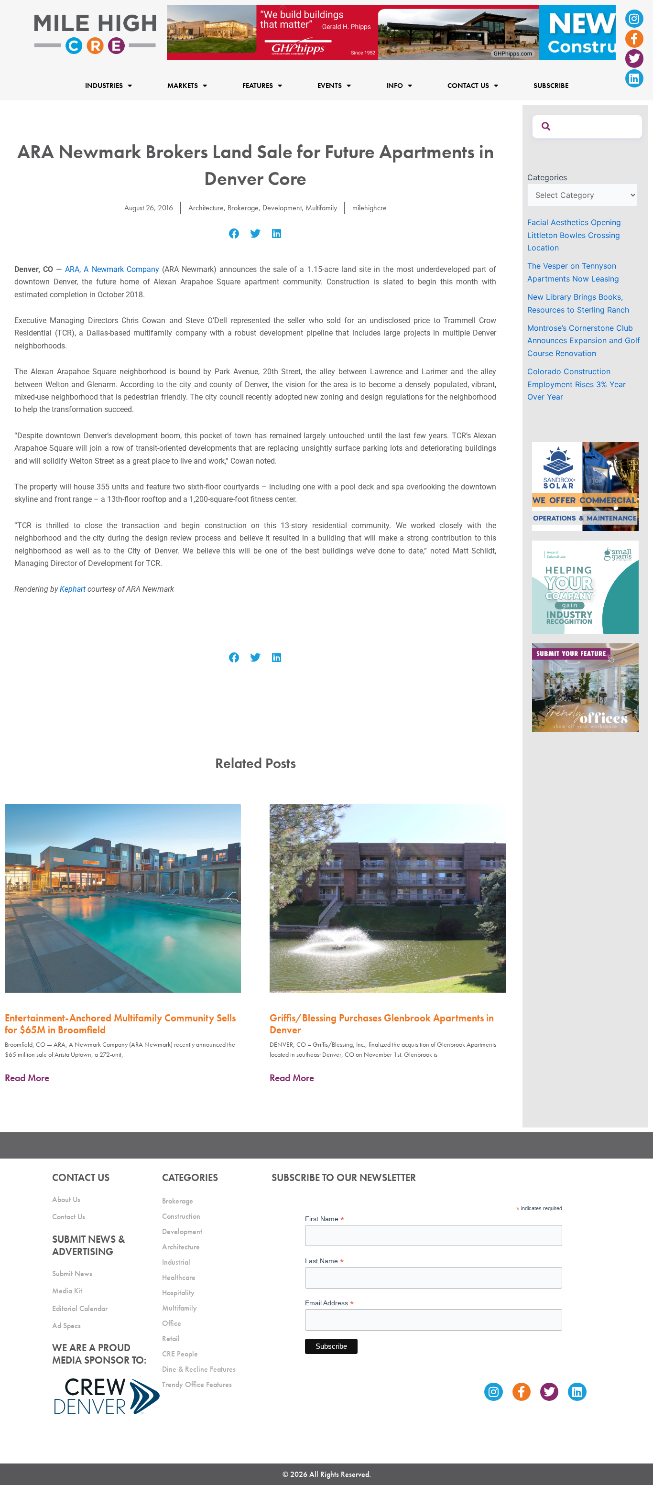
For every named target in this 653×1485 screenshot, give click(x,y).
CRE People (180, 1354)
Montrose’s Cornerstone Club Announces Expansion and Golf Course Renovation (583, 340)
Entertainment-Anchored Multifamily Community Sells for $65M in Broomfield (120, 1023)
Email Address (329, 1303)
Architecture (206, 208)
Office (171, 1323)
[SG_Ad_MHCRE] (585, 586)
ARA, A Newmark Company (112, 269)
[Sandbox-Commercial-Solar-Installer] (585, 486)
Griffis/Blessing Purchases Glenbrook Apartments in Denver (382, 1023)
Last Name (324, 1261)
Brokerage (243, 208)
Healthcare (179, 1277)
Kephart (73, 589)
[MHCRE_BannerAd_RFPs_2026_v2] (391, 31)
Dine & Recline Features (199, 1369)
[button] (234, 233)
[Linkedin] (634, 78)
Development (282, 208)
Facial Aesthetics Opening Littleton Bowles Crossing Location (574, 234)
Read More (27, 1078)
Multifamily (321, 208)
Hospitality (178, 1293)
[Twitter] (634, 58)
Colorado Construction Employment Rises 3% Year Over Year (576, 384)
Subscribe (550, 86)
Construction (181, 1216)
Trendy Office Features (197, 1384)
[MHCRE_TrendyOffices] (585, 687)
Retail (171, 1338)
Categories (547, 177)
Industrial (176, 1262)
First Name (324, 1219)
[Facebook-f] (634, 39)
